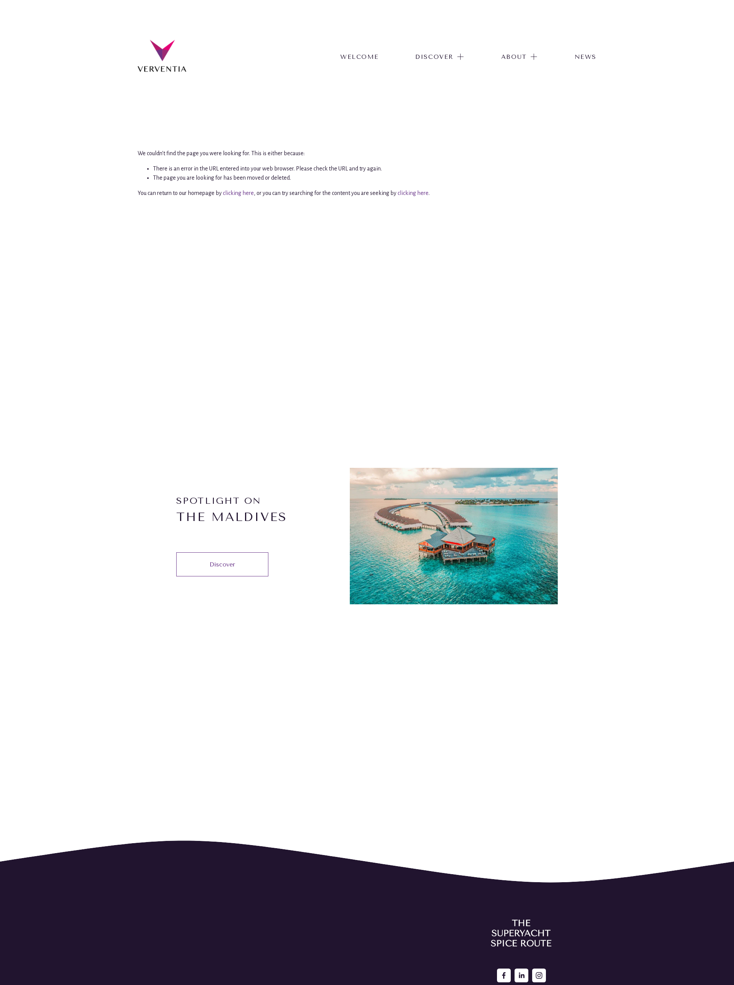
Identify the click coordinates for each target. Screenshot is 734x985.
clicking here (238, 193)
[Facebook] (504, 975)
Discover (222, 564)
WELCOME (359, 56)
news (585, 56)
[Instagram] (539, 975)
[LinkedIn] (521, 975)
